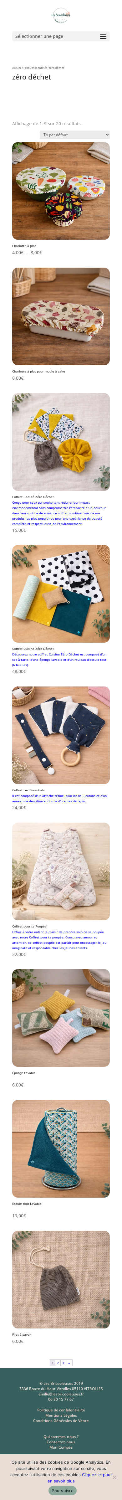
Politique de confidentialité (61, 1410)
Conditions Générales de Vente (61, 1420)
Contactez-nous (61, 1442)
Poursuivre (63, 1490)
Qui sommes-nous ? (61, 1436)
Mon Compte (61, 1447)
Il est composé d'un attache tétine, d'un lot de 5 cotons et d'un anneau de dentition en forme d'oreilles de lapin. (59, 799)
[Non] (114, 1477)
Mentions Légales (61, 1415)
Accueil (16, 68)
